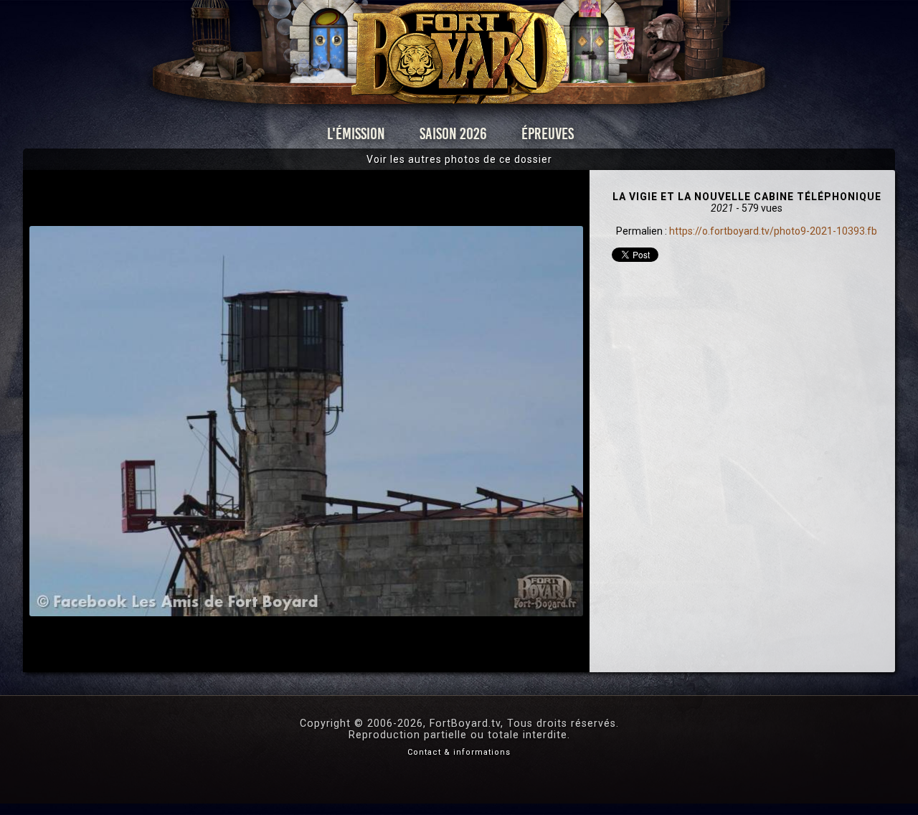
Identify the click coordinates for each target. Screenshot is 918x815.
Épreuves (547, 134)
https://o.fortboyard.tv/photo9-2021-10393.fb (773, 231)
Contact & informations (459, 752)
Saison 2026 (453, 134)
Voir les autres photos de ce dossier (459, 159)
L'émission (356, 134)
